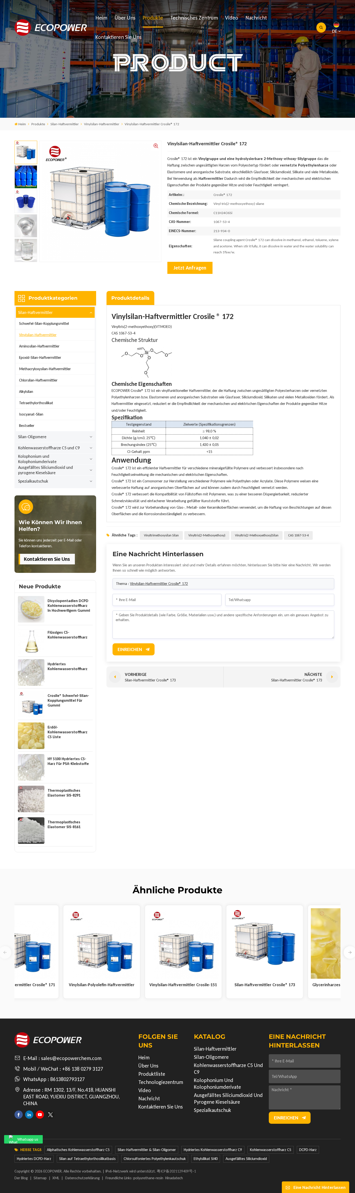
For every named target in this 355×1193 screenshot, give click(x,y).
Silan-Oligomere (32, 436)
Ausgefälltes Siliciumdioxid (246, 1158)
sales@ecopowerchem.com (71, 1058)
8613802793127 (67, 1079)
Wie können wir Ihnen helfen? (50, 525)
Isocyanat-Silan (31, 414)
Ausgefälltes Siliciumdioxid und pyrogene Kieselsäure (45, 470)
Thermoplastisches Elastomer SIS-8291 (64, 793)
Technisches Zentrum (194, 17)
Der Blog (21, 1178)
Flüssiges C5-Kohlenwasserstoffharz (67, 634)
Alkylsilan (26, 391)
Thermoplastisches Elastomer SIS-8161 (64, 824)
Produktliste (151, 1074)
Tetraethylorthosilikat (36, 403)
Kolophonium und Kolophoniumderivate (37, 459)
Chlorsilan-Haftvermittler (38, 380)
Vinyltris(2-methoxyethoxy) (206, 535)
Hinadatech (174, 1178)
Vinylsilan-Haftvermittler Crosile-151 (200, 984)
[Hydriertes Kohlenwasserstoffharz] (31, 672)
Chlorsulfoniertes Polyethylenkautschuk (155, 1158)
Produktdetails (130, 298)
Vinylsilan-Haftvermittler (101, 124)
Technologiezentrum (160, 1082)
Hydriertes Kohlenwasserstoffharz (67, 666)
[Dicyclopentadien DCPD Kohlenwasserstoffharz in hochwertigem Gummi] (31, 609)
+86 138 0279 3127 (82, 1069)
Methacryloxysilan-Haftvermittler (45, 369)
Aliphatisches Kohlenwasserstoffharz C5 (78, 1149)
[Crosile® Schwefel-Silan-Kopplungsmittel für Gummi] (31, 704)
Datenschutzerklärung (82, 1178)
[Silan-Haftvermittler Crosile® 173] (282, 943)
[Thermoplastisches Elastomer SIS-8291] (31, 799)
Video (231, 17)
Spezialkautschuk (33, 481)
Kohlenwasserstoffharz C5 (270, 1149)
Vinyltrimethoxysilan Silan (161, 535)
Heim (101, 17)
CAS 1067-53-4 (298, 535)
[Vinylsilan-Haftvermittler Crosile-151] (200, 943)
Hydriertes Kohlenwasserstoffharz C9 (213, 1149)
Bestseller (26, 425)
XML (55, 1178)
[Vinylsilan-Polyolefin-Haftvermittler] (119, 943)
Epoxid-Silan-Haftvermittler (40, 357)
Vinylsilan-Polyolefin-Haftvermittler (119, 984)
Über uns (124, 17)
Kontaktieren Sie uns (118, 37)
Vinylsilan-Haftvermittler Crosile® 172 (159, 583)
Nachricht (256, 17)
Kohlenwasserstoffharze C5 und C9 (49, 448)
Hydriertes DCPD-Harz (34, 1158)
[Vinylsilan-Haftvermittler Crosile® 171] (37, 943)
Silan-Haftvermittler (64, 124)
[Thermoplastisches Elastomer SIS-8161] (31, 830)
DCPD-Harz (308, 1149)
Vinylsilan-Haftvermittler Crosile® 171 (37, 984)
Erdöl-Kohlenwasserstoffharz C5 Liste (67, 732)
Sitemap (40, 1178)
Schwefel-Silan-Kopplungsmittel (44, 323)
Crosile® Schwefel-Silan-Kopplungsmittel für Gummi (68, 700)
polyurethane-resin (148, 1178)
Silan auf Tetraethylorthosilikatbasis (87, 1158)
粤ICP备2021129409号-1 (176, 1171)
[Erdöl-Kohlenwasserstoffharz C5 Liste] (31, 735)
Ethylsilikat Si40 (206, 1158)
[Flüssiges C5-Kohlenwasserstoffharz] (31, 641)
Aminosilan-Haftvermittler (39, 346)
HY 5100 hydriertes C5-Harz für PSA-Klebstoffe (68, 761)
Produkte (152, 17)
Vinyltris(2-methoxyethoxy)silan (256, 535)
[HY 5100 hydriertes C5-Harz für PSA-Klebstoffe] (31, 767)
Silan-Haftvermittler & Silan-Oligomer (147, 1149)
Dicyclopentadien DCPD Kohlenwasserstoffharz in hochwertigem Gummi (69, 605)
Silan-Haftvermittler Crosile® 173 (281, 984)
